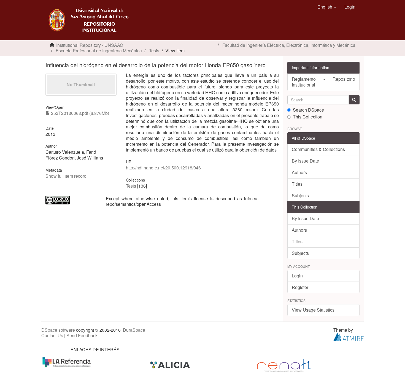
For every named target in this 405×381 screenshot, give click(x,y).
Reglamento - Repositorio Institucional (323, 82)
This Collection (307, 117)
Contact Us (52, 335)
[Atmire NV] (348, 336)
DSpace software (58, 330)
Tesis (154, 50)
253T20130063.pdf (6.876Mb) (79, 113)
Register (300, 287)
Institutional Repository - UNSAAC (89, 45)
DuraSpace (134, 330)
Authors (299, 172)
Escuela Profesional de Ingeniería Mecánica (99, 50)
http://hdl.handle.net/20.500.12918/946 (163, 167)
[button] (326, 7)
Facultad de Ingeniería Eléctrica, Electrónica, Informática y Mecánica (288, 45)
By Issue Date (305, 161)
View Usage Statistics (313, 310)
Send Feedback (82, 335)
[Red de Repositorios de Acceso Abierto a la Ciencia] (67, 362)
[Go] (354, 99)
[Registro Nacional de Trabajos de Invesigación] (283, 365)
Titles (297, 184)
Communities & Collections (318, 149)
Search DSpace (308, 110)
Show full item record (66, 176)
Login (297, 275)
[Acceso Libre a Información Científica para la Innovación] (171, 365)
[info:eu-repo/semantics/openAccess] (71, 200)
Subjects (300, 195)
